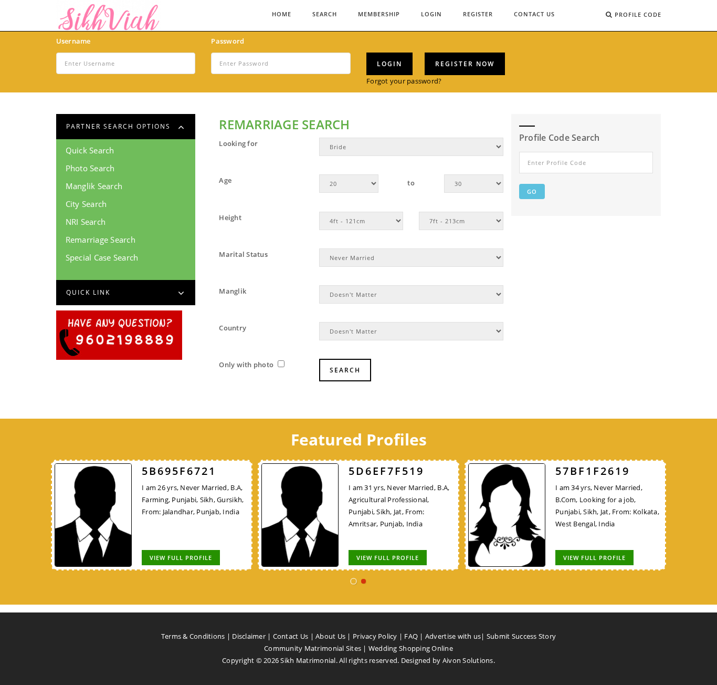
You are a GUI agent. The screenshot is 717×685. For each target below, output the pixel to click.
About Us (330, 636)
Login (431, 14)
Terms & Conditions (193, 636)
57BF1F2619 (592, 471)
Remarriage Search (100, 239)
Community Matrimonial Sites (312, 648)
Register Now (464, 63)
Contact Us (534, 14)
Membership (379, 14)
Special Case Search (102, 257)
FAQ (411, 636)
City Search (86, 204)
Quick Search (90, 150)
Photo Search (90, 168)
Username (73, 41)
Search (324, 14)
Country (232, 328)
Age (225, 180)
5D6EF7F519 (386, 471)
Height (230, 217)
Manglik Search (94, 186)
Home (281, 14)
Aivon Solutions (467, 660)
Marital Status (243, 254)
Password (227, 41)
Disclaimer (249, 636)
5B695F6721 (179, 471)
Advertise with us (453, 636)
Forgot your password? (403, 81)
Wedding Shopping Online (410, 648)
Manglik (232, 291)
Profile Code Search (559, 137)
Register (478, 14)
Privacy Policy (375, 636)
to (411, 183)
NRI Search (86, 221)
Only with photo (247, 364)
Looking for (238, 143)
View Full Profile (181, 558)
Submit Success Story (521, 636)
